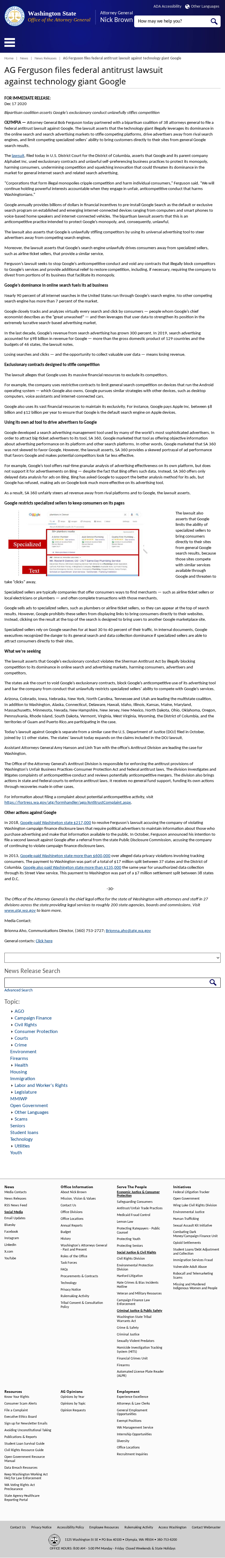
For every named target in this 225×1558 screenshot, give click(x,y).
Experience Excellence (132, 1397)
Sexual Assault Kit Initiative (192, 1225)
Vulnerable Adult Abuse (190, 1267)
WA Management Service (135, 1427)
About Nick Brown (73, 1192)
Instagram (11, 1238)
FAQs (64, 1269)
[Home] (14, 16)
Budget (66, 1232)
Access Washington (172, 1527)
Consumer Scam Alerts (20, 1403)
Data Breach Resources (21, 1468)
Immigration (22, 1078)
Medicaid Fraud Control (133, 1215)
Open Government (29, 1105)
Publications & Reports (20, 1437)
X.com (8, 1251)
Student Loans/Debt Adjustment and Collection (196, 1252)
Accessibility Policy (70, 1527)
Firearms (19, 1058)
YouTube (10, 1258)
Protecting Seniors (130, 1246)
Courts (21, 1038)
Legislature (26, 1092)
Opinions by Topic (73, 1403)
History (66, 1239)
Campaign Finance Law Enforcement (133, 1302)
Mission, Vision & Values (78, 1198)
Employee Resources (104, 1527)
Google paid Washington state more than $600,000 (65, 856)
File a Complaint (16, 1410)
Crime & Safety (128, 1328)
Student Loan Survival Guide (24, 1444)
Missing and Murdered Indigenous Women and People (195, 1286)
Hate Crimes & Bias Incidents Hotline (137, 1285)
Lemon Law (125, 1222)
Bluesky (9, 1225)
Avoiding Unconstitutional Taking (27, 1430)
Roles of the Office (74, 1256)
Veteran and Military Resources (139, 1293)
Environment (23, 1051)
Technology (21, 1139)
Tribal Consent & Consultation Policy (82, 1305)
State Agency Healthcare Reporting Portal (22, 1498)
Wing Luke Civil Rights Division (195, 1205)
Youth (16, 1152)
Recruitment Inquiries (132, 1454)
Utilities (22, 1146)
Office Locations (72, 1219)
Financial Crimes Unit (132, 1358)
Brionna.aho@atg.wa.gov (128, 931)
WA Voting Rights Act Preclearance (19, 1487)
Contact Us (68, 1205)
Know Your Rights (16, 1397)
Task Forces (69, 1263)
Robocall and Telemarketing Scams (193, 1276)
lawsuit (18, 156)
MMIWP (18, 1099)
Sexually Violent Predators (135, 1341)
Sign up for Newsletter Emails (25, 1423)
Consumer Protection (36, 1031)
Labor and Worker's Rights (41, 1085)
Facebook (11, 1232)
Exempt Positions (129, 1421)
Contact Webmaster (206, 1527)
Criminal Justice (128, 1334)
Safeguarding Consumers (135, 1202)
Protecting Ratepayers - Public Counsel (138, 1230)
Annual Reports (72, 1225)
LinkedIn (10, 1245)
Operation (11, 1011)
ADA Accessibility (167, 6)
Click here (44, 941)
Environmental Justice (188, 1212)
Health (21, 1065)
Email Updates (14, 1218)
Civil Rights (26, 1024)
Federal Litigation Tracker (191, 1192)
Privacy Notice (71, 1290)
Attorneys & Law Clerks (133, 1403)
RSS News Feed (15, 1205)
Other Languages (205, 6)
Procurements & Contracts (79, 1276)
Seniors (17, 1125)
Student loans (24, 1132)
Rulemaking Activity (75, 1296)
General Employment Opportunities (132, 1412)
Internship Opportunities (134, 1434)
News (24, 58)
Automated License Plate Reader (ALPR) (140, 1374)
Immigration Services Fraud (193, 1260)
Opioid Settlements (187, 1243)
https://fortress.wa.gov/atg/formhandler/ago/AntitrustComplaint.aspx (67, 803)
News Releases (46, 58)
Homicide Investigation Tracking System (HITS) (139, 1350)
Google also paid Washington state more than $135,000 (72, 868)
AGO (19, 1011)
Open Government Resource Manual (24, 1459)
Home (8, 58)
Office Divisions (72, 1212)
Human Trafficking (186, 1219)
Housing (18, 1072)
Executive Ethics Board (20, 1417)
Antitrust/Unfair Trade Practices (140, 1208)
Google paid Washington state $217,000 (55, 823)
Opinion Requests (73, 1410)
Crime (21, 1045)
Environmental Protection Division (135, 1267)
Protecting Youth (128, 1239)
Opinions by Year (72, 1397)
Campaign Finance (33, 1018)
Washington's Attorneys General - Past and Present (84, 1247)
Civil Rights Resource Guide (24, 1450)
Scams (21, 1119)
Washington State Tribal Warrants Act (134, 1319)
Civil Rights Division (131, 1259)
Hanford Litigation (130, 1276)
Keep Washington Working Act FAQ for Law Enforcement (26, 1476)
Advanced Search (18, 990)
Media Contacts (15, 1192)
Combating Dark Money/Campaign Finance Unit (195, 1234)
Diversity (123, 1441)
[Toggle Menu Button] (9, 42)
